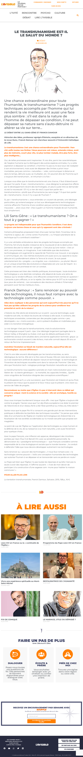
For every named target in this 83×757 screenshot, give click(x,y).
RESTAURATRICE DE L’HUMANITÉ (58, 581)
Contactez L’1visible (13, 745)
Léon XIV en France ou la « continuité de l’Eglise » (20, 544)
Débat (27, 17)
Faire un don (13, 743)
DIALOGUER (15, 663)
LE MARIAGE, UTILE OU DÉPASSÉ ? (59, 619)
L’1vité (14, 13)
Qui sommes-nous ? (13, 739)
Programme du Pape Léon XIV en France (62, 543)
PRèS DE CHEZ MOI (68, 664)
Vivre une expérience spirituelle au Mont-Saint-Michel (20, 582)
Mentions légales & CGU (13, 741)
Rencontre (29, 13)
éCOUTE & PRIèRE (41, 664)
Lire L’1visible (43, 17)
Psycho (46, 13)
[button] (77, 15)
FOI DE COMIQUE (9, 619)
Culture (60, 13)
